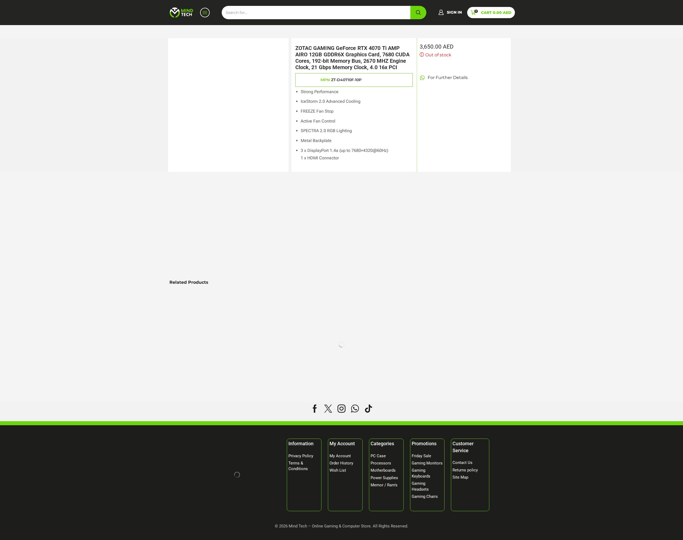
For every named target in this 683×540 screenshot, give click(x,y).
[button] (450, 12)
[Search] (418, 12)
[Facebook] (315, 409)
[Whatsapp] (355, 409)
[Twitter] (328, 409)
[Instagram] (341, 409)
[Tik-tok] (368, 409)
